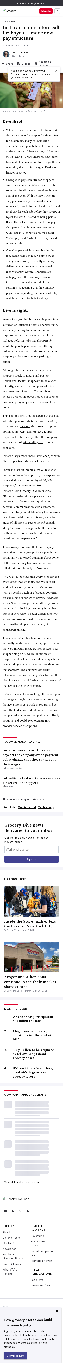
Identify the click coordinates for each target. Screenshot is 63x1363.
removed (25, 426)
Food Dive (37, 1279)
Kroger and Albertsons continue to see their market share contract (30, 981)
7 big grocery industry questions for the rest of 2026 (32, 1035)
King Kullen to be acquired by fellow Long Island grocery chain (33, 1054)
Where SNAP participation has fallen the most (33, 1019)
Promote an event (42, 1260)
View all (8, 1182)
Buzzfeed (24, 324)
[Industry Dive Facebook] (12, 1211)
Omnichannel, (27, 807)
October (36, 185)
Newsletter (9, 1248)
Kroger (21, 111)
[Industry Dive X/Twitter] (20, 1211)
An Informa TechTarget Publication (31, 3)
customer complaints (16, 391)
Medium (29, 654)
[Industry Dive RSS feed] (27, 1211)
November (33, 685)
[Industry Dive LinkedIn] (5, 1211)
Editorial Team (11, 1237)
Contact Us (9, 1243)
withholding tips (33, 442)
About (6, 1232)
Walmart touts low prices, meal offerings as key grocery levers (33, 1072)
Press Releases (12, 1264)
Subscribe (46, 11)
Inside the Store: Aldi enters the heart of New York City (30, 924)
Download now (15, 1355)
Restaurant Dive (40, 1285)
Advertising (37, 1235)
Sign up (31, 859)
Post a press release (28, 1182)
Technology (46, 807)
